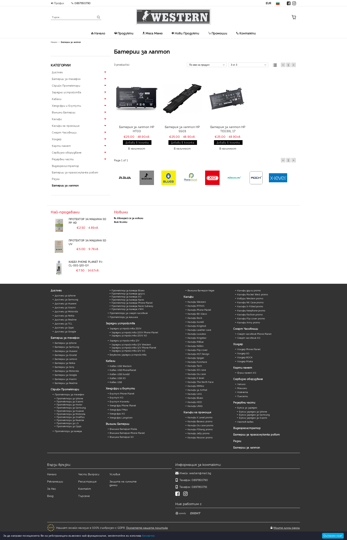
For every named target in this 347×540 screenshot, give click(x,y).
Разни (237, 441)
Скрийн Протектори (65, 389)
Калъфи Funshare (197, 361)
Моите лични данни (286, 527)
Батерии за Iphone (65, 342)
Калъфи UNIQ (195, 405)
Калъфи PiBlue (196, 341)
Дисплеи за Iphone (65, 295)
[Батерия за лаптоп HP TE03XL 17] (228, 99)
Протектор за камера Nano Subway (132, 305)
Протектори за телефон (69, 394)
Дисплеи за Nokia (64, 315)
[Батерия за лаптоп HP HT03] (136, 99)
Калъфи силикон (197, 333)
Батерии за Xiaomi (66, 378)
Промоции (219, 33)
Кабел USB (116, 382)
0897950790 (82, 3)
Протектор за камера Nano (128, 299)
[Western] (147, 178)
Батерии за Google (66, 374)
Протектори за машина (124, 316)
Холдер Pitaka (245, 361)
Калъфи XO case (197, 369)
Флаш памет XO (246, 372)
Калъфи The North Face (200, 381)
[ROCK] (256, 178)
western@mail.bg (200, 473)
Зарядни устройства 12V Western (131, 344)
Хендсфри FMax (119, 409)
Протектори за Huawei (70, 410)
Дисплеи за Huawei (65, 303)
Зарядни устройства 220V (125, 328)
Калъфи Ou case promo (200, 425)
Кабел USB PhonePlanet (123, 369)
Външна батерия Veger (201, 290)
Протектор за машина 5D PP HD (87, 220)
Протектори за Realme (70, 420)
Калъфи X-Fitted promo (250, 306)
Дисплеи (56, 290)
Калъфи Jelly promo (199, 433)
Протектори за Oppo (69, 426)
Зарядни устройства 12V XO (128, 350)
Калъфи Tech (195, 365)
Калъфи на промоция (197, 412)
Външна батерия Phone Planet (127, 432)
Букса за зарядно (247, 407)
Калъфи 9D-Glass (197, 313)
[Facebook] (289, 3)
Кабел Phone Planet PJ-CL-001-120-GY (86, 263)
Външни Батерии (117, 423)
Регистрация (87, 481)
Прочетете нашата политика (147, 527)
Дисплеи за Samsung (66, 299)
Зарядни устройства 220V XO (129, 335)
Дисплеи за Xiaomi (65, 307)
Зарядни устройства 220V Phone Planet (135, 332)
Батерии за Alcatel (66, 354)
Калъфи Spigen (196, 357)
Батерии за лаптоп (246, 447)
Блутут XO (116, 397)
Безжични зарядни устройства (128, 354)
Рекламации (55, 481)
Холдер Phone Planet (248, 349)
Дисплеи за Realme (65, 319)
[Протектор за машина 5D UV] (59, 247)
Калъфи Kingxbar (197, 337)
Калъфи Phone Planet (199, 309)
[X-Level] (278, 178)
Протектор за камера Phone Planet (132, 302)
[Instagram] (294, 3)
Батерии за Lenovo (66, 358)
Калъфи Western (197, 301)
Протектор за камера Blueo (128, 290)
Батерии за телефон (65, 337)
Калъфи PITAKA (196, 305)
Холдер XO (243, 353)
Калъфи (188, 296)
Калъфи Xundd (196, 321)
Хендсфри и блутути (120, 388)
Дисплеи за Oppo (64, 327)
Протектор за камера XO (126, 296)
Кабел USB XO (118, 378)
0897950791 (199, 486)
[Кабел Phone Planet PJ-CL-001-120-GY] (59, 268)
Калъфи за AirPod (197, 389)
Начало (99, 33)
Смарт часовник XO (248, 337)
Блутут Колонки (119, 401)
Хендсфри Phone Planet (123, 405)
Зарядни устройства (120, 323)
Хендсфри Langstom (121, 417)
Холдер (238, 344)
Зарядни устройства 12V (124, 340)
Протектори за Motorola (71, 413)
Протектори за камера (68, 431)
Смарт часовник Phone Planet (254, 333)
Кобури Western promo (250, 298)
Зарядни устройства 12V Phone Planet (134, 347)
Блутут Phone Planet (122, 393)
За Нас (51, 488)
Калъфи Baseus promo (200, 421)
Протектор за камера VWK (128, 309)
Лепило (241, 384)
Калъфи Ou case (197, 373)
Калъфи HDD (195, 401)
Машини (242, 388)
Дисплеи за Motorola (66, 311)
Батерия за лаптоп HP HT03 (136, 129)
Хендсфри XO (117, 413)
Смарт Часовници (245, 328)
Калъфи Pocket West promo (252, 294)
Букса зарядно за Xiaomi (253, 417)
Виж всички (120, 221)
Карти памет (242, 367)
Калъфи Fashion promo (250, 314)
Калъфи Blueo (195, 397)
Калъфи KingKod (197, 325)
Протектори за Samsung (71, 407)
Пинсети (242, 396)
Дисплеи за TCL (63, 323)
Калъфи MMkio (196, 385)
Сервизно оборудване (248, 378)
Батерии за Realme (66, 382)
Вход (50, 496)
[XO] (212, 178)
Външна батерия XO (122, 436)
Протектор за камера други (128, 293)
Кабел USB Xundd (119, 374)
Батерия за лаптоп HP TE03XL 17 (227, 129)
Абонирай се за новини (130, 218)
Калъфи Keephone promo (251, 310)
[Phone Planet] (190, 178)
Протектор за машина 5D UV (87, 242)
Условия (115, 474)
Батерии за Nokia (65, 362)
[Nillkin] (234, 178)
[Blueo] (169, 178)
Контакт (84, 488)
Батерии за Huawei (66, 350)
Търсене (84, 496)
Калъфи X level (196, 377)
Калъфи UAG (195, 393)
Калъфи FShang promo (200, 429)
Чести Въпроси (88, 474)
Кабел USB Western (121, 365)
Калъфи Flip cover (197, 349)
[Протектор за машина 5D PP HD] (59, 225)
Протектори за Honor (69, 404)
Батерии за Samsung (67, 346)
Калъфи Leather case (199, 329)
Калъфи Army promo (248, 322)
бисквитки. (148, 535)
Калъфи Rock (195, 317)
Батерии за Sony (64, 366)
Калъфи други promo (249, 290)
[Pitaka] (125, 178)
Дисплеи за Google (65, 331)
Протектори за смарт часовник (129, 312)
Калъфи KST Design (198, 353)
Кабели (110, 360)
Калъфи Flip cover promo (251, 318)
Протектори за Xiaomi (70, 401)
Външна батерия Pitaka (123, 428)
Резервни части (244, 402)
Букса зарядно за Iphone (253, 411)
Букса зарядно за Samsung (254, 414)
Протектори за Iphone (70, 398)
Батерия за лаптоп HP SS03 (182, 129)
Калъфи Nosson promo (200, 437)
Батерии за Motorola (67, 370)
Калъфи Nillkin (196, 345)
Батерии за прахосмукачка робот (256, 434)
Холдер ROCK (244, 357)
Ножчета (242, 392)
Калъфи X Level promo (200, 417)
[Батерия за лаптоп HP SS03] (182, 99)
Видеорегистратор (247, 428)
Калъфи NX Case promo (250, 302)
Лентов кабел (245, 421)
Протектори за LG (68, 423)
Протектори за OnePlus (71, 416)
